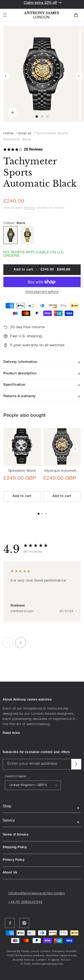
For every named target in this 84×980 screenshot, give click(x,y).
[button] (5, 15)
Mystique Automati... (62, 471)
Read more (11, 733)
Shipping (29, 208)
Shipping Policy (15, 847)
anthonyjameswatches (47, 964)
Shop (7, 806)
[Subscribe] (76, 764)
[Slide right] (78, 76)
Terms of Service (16, 834)
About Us (10, 872)
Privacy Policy (13, 860)
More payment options (42, 292)
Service (9, 820)
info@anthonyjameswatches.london (36, 893)
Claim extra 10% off (40, 2)
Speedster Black (22, 471)
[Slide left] (5, 76)
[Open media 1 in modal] (42, 74)
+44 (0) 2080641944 (25, 902)
